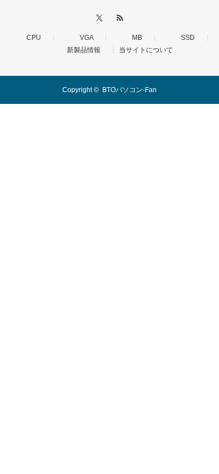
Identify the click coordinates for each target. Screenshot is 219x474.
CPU (30, 37)
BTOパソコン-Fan (129, 90)
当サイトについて (146, 50)
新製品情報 (80, 50)
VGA (83, 37)
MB (133, 37)
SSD (184, 37)
